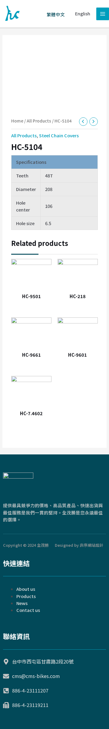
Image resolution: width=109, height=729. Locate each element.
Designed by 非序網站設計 (79, 545)
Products (26, 596)
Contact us (28, 610)
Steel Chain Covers (59, 135)
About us (25, 589)
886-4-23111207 (30, 690)
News (22, 603)
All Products (39, 121)
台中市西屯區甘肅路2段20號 (43, 661)
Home (17, 121)
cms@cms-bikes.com (36, 676)
